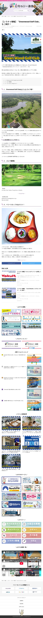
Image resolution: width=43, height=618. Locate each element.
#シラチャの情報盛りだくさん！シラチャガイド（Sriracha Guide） (20, 26)
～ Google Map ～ (21, 193)
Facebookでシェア (11, 263)
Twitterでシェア (32, 263)
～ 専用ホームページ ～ (21, 260)
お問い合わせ (21, 606)
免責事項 (21, 600)
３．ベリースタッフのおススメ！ (11, 83)
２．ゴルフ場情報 (8, 81)
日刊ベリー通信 (4, 16)
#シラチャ (4, 26)
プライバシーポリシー (21, 597)
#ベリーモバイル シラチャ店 (7, 27)
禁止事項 (21, 603)
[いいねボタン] (3, 30)
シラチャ (8, 16)
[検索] (28, 11)
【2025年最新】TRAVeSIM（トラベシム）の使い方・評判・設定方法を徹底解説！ (21, 0)
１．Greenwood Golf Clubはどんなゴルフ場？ (13, 80)
